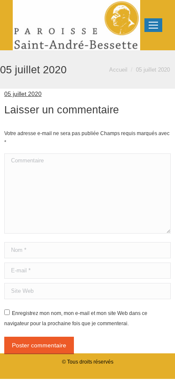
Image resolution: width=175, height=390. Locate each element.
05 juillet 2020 (23, 93)
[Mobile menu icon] (153, 25)
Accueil (118, 69)
